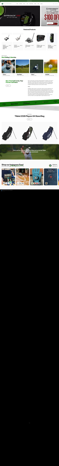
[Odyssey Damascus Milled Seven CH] (18, 38)
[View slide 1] (28, 156)
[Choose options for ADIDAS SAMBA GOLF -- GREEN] (11, 183)
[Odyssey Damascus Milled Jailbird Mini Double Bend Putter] (7, 38)
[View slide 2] (29, 156)
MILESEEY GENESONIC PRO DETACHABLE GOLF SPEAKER (50, 46)
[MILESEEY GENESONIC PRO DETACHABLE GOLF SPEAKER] (52, 38)
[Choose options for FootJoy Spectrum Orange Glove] (35, 183)
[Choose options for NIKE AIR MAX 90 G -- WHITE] (18, 183)
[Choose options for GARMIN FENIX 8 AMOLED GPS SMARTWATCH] (46, 183)
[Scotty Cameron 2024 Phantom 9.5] (29, 38)
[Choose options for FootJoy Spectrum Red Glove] (37, 183)
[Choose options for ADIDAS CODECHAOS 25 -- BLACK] (4, 183)
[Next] (55, 177)
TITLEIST (26, 44)
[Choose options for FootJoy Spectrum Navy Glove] (39, 183)
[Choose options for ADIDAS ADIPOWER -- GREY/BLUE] (6, 183)
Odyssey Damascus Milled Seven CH (16, 46)
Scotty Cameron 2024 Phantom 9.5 (27, 46)
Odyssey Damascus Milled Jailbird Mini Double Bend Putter (5, 47)
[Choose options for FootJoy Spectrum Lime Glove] (32, 183)
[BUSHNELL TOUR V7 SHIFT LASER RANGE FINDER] (41, 38)
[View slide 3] (30, 156)
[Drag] (29, 133)
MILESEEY (49, 44)
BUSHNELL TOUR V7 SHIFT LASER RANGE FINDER (39, 46)
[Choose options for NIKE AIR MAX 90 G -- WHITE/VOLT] (20, 183)
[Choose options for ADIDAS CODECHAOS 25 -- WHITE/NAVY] (9, 183)
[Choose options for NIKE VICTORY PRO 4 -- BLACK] (23, 183)
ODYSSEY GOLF (4, 44)
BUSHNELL (38, 44)
